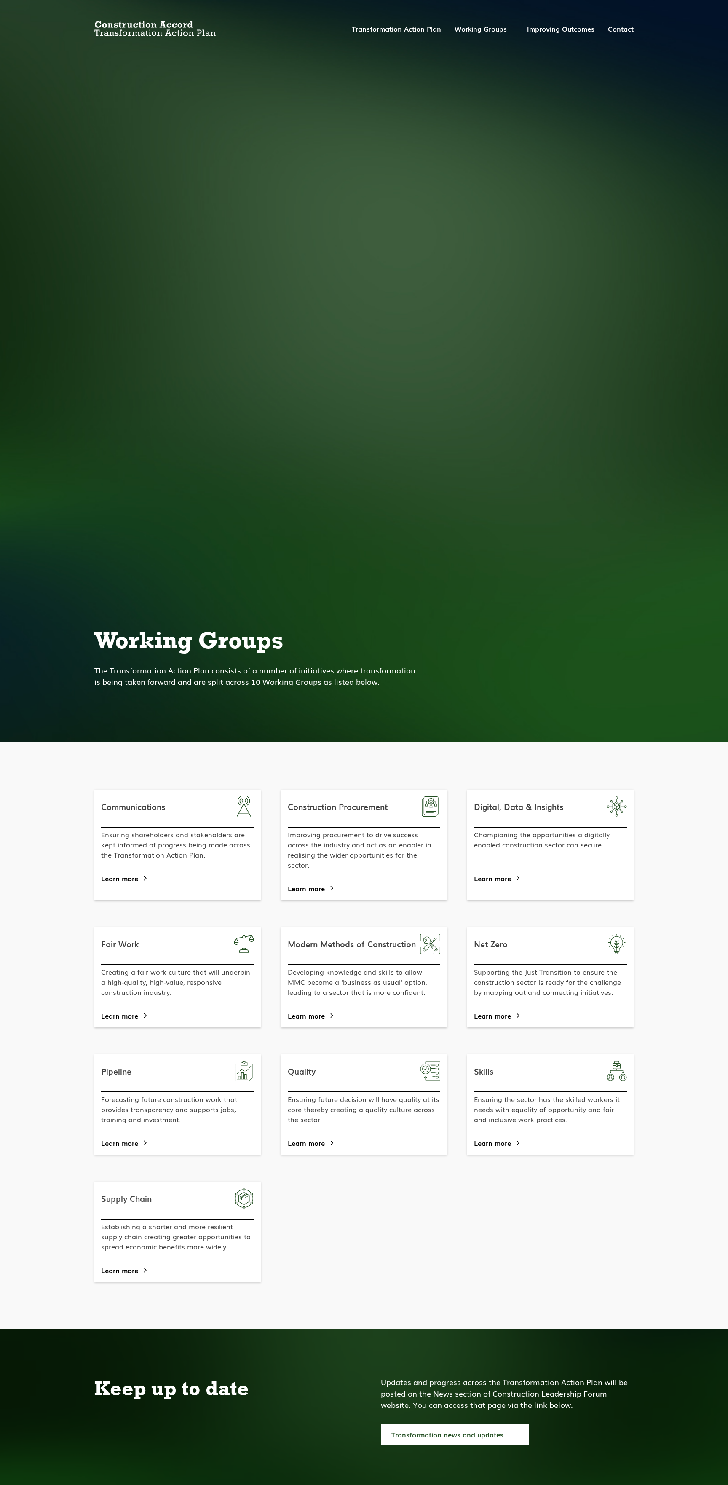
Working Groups (481, 29)
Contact (621, 29)
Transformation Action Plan (396, 29)
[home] (155, 29)
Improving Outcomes (560, 29)
